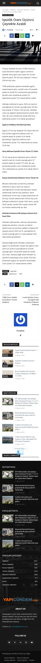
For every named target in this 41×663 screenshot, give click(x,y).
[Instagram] (26, 642)
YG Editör (10, 30)
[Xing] (20, 335)
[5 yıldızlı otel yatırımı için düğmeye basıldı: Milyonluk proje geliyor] (7, 427)
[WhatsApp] (22, 35)
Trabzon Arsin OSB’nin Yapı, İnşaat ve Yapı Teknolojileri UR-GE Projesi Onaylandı (26, 439)
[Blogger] (9, 642)
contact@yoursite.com (19, 626)
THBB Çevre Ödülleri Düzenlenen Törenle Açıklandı (9, 299)
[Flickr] (20, 642)
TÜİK (20, 274)
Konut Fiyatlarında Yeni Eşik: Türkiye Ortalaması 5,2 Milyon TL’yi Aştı (25, 373)
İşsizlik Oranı (13, 274)
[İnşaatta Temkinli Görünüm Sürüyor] (7, 363)
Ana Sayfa (5, 10)
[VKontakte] (31, 642)
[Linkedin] (27, 35)
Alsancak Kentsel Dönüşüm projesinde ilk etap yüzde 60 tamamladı (25, 415)
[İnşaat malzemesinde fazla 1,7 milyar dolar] (7, 353)
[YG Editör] (3, 30)
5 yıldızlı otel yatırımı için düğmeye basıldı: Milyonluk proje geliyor (26, 427)
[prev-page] (3, 382)
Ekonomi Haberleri (23, 10)
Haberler (13, 10)
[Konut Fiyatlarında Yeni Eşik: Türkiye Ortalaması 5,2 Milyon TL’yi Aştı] (7, 374)
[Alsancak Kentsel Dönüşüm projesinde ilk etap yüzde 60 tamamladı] (7, 415)
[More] (32, 35)
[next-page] (7, 382)
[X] (17, 35)
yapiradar (13, 271)
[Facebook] (11, 35)
